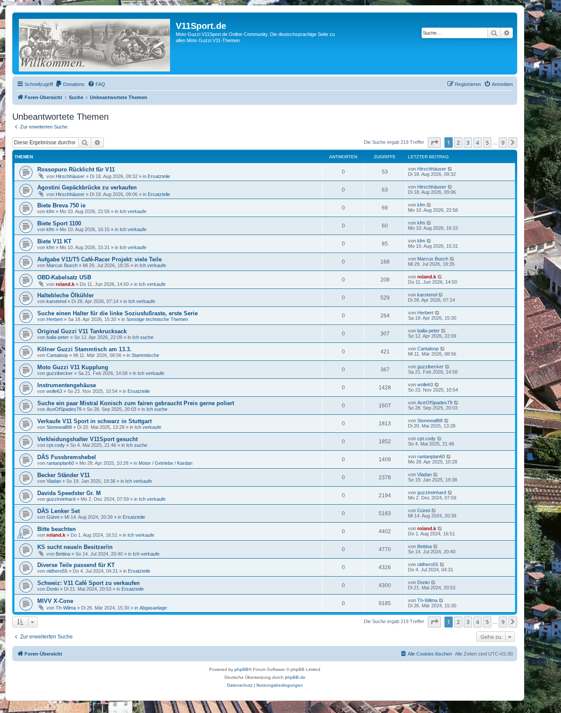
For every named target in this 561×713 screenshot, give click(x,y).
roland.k (65, 284)
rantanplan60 (60, 463)
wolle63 (54, 391)
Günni (52, 517)
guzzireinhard (60, 499)
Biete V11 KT (54, 241)
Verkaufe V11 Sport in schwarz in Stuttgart (94, 421)
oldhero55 (56, 571)
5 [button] (487, 142)
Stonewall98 (59, 427)
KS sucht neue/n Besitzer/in (75, 547)
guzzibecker (59, 373)
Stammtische (145, 355)
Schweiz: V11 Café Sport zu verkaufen (88, 583)
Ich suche (142, 337)
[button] (434, 142)
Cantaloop (57, 355)
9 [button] (502, 142)
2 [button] (458, 142)
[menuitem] (70, 84)
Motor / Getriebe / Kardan (165, 463)
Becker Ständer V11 (63, 475)
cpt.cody (55, 445)
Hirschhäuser (70, 176)
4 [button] (477, 142)
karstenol (56, 301)
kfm (50, 211)
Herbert (54, 319)
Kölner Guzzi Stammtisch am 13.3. (84, 349)
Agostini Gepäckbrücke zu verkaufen (87, 187)
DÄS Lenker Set (58, 511)
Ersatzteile (159, 176)
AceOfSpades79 (64, 409)
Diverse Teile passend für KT (76, 565)
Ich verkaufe (133, 211)
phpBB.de (295, 677)
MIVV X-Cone (55, 601)
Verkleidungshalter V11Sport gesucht (87, 439)
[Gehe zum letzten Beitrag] (450, 168)
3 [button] (467, 142)
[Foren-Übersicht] (95, 43)
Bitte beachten (56, 529)
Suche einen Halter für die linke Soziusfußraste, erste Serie (117, 313)
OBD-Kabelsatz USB (64, 277)
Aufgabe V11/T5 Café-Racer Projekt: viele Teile (99, 259)
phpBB (241, 669)
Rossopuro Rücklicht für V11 (76, 169)
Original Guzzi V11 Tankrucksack (82, 331)
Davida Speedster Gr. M (69, 493)
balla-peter (57, 337)
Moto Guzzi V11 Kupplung (72, 367)
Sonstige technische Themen (157, 319)
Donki (52, 589)
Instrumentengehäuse (66, 385)
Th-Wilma (66, 607)
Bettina (63, 553)
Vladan (53, 481)
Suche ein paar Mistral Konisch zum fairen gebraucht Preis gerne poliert (135, 403)
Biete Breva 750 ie (61, 205)
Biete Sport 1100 (59, 223)
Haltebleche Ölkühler (65, 295)
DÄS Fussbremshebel (66, 457)
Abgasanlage (153, 607)
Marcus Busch (62, 265)
